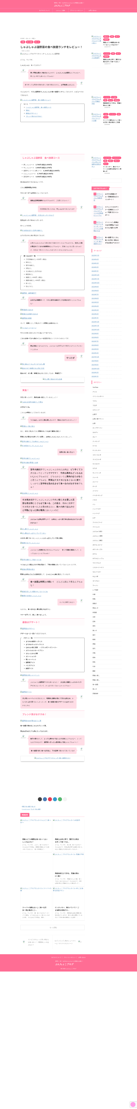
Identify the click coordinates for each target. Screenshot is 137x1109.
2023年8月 (95, 290)
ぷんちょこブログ (62, 5)
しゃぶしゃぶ (26, 809)
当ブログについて (44, 10)
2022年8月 (95, 337)
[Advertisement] (52, 138)
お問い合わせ (92, 10)
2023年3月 (95, 310)
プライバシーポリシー (76, 10)
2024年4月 (95, 259)
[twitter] (40, 799)
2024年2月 (95, 267)
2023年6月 (95, 298)
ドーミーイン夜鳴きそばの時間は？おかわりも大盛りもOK (112, 225)
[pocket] (50, 799)
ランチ (33, 809)
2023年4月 (95, 306)
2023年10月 (95, 283)
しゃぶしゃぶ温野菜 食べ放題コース (38, 107)
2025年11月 (95, 255)
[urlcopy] (65, 799)
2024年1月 (95, 271)
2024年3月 (95, 263)
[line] (60, 799)
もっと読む (53, 927)
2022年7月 (95, 341)
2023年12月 (95, 275)
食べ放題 (28, 806)
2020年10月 (95, 368)
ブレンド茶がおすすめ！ (34, 116)
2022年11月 (95, 325)
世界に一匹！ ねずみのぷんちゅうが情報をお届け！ (69, 961)
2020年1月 (95, 376)
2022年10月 (95, 329)
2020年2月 (95, 372)
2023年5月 (95, 302)
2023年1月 (95, 318)
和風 (23, 806)
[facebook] (45, 799)
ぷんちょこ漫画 (60, 10)
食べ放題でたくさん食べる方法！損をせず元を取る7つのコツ (112, 240)
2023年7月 (95, 294)
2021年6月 (95, 361)
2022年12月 (95, 322)
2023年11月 (95, 279)
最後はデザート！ (32, 113)
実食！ (28, 110)
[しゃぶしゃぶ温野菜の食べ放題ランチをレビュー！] (55, 799)
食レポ (33, 806)
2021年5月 (95, 364)
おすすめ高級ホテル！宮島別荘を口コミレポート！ (112, 196)
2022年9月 (95, 333)
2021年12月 (95, 357)
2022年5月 (95, 349)
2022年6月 (95, 345)
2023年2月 (95, 314)
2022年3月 (95, 353)
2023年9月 (95, 286)
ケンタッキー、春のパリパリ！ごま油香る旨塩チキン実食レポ (112, 169)
